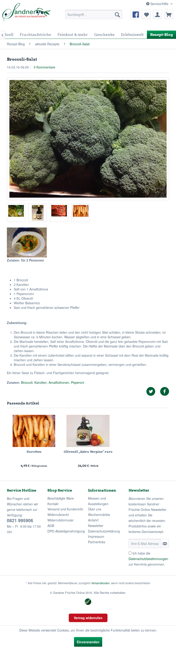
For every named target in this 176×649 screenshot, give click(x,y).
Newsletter (95, 525)
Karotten (40, 382)
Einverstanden (88, 642)
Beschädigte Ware (60, 498)
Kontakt (52, 503)
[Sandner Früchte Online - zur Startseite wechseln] (26, 14)
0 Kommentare (44, 67)
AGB (50, 525)
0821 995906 (20, 520)
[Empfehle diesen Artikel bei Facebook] (164, 391)
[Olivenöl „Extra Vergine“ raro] (88, 431)
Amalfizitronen (59, 382)
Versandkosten (100, 583)
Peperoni (77, 382)
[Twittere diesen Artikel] (153, 391)
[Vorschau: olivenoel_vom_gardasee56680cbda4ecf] (37, 213)
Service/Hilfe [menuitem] (159, 3)
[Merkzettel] (146, 14)
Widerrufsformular (60, 520)
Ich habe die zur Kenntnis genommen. (148, 558)
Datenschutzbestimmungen (148, 558)
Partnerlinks (96, 542)
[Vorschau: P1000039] (16, 213)
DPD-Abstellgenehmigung (66, 531)
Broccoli (27, 382)
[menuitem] (93, 14)
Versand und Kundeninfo (65, 509)
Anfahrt (93, 520)
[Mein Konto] (157, 14)
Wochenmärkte (99, 514)
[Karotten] (34, 431)
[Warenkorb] (168, 14)
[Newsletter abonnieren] (165, 543)
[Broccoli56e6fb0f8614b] (88, 138)
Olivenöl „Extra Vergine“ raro (88, 451)
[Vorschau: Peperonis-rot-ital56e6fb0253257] (59, 213)
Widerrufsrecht (58, 514)
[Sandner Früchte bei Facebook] (135, 14)
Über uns (94, 509)
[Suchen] (117, 14)
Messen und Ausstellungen (98, 501)
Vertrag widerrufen (88, 617)
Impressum (96, 536)
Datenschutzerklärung (104, 531)
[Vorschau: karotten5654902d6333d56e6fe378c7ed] (81, 213)
